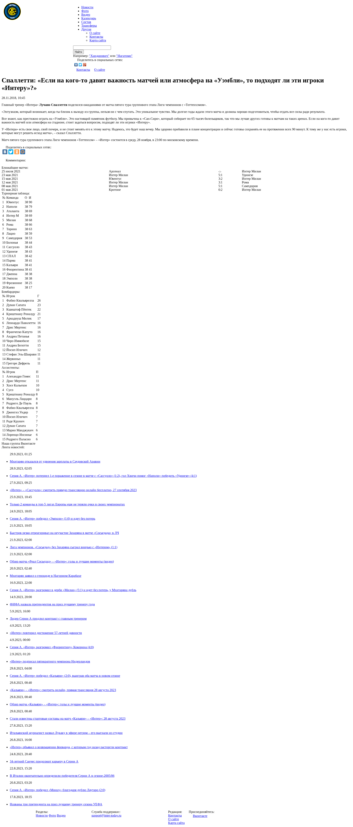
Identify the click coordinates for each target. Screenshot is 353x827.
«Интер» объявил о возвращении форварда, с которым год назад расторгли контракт (69, 747)
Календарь (88, 18)
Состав (86, 22)
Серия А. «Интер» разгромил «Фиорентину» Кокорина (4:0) (52, 647)
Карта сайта (97, 40)
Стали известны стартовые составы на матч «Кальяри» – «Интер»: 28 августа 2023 (67, 718)
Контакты (96, 36)
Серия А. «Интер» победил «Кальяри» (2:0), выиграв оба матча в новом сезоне (65, 675)
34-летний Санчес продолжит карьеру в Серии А (44, 761)
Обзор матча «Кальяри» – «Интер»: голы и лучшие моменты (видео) (57, 704)
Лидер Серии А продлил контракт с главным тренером (48, 618)
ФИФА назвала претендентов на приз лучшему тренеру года (52, 604)
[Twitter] (80, 64)
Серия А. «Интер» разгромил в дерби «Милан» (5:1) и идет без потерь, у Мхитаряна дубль (73, 590)
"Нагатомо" (124, 56)
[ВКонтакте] (76, 64)
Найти (78, 51)
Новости (42, 815)
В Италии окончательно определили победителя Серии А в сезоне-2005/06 (62, 775)
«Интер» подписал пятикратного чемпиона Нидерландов (50, 661)
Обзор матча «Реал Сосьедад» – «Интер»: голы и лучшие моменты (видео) (62, 561)
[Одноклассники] (16, 151)
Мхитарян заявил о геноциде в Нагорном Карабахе (45, 575)
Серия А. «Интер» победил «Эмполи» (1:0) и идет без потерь (52, 518)
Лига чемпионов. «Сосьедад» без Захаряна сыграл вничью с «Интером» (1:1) (63, 547)
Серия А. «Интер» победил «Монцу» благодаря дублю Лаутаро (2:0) (57, 790)
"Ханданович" (99, 56)
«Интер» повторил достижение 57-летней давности (46, 633)
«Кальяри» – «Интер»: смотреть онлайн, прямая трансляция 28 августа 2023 (63, 690)
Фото (85, 11)
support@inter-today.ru (106, 815)
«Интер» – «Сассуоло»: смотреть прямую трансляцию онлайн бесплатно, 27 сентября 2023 (73, 490)
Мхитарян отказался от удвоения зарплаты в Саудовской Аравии (55, 461)
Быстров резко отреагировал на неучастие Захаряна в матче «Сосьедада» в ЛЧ (64, 533)
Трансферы (89, 25)
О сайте (94, 33)
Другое (86, 29)
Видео (85, 14)
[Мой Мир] (22, 151)
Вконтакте (200, 816)
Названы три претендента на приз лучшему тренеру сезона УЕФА (56, 804)
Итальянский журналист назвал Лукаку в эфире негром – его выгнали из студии (66, 733)
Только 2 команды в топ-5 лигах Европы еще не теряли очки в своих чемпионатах (67, 504)
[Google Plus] (85, 64)
